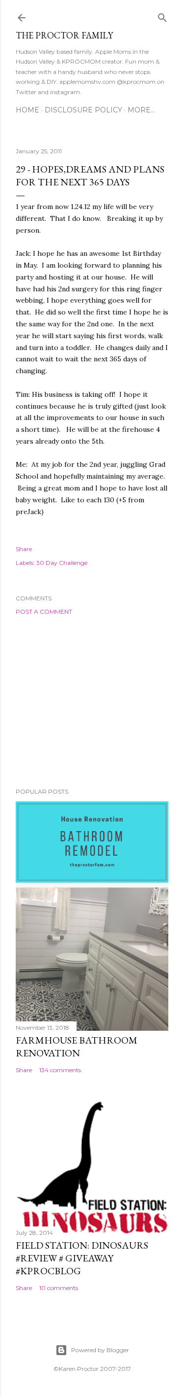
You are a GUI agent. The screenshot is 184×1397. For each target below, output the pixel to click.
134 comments (60, 1070)
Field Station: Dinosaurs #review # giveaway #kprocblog (82, 1258)
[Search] (162, 15)
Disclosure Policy (83, 109)
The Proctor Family (64, 35)
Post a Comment (44, 611)
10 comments (58, 1288)
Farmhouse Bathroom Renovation (76, 1046)
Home (27, 109)
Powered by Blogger (100, 1350)
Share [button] (24, 549)
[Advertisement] (92, 701)
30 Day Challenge (61, 562)
